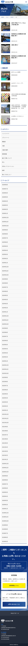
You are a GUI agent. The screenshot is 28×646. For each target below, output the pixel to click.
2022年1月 (5, 410)
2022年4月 (5, 398)
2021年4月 (5, 447)
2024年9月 (5, 279)
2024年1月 (5, 312)
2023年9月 (5, 328)
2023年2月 (5, 357)
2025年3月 (5, 254)
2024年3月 (5, 303)
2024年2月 (5, 307)
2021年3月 (5, 451)
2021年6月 (5, 439)
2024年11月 (5, 271)
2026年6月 (5, 193)
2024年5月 (5, 295)
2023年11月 (5, 320)
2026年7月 (5, 188)
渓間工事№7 (14, 45)
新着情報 (4, 154)
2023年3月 (5, 353)
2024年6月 (5, 291)
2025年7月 (5, 238)
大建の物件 (5, 150)
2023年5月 (5, 344)
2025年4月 (5, 250)
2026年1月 (5, 213)
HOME (2, 17)
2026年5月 (5, 197)
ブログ (7, 17)
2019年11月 (5, 516)
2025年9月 (5, 230)
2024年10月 (5, 275)
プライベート (5, 137)
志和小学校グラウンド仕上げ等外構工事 (18, 23)
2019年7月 (5, 533)
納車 (3, 170)
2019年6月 (5, 537)
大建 (3, 145)
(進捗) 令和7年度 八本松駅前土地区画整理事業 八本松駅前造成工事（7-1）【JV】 (18, 106)
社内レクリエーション (8, 166)
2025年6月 (5, 242)
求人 (3, 162)
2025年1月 (5, 262)
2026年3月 (5, 205)
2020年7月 (5, 484)
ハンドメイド (5, 133)
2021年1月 (5, 459)
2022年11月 (5, 369)
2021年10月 (5, 422)
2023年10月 (5, 324)
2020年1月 (5, 508)
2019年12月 (5, 512)
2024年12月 (5, 266)
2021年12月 (5, 414)
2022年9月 (5, 377)
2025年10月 (5, 225)
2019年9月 (5, 525)
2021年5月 (5, 443)
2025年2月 (5, 258)
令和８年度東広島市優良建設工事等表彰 (18, 95)
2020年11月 (5, 467)
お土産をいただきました (17, 116)
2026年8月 (5, 184)
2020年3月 (5, 500)
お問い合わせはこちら (14, 604)
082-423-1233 (14, 566)
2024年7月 (5, 287)
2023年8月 (5, 332)
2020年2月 (5, 504)
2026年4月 (5, 201)
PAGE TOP (14, 613)
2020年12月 (5, 463)
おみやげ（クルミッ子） (17, 83)
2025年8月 (5, 234)
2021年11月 (5, 418)
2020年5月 (5, 492)
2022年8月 (5, 381)
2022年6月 (5, 389)
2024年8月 (5, 283)
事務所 (4, 141)
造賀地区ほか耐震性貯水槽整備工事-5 (18, 34)
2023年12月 (5, 316)
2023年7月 (5, 336)
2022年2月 (5, 406)
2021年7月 (5, 434)
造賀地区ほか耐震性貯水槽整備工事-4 (18, 56)
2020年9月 (5, 475)
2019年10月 (5, 521)
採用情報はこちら (14, 585)
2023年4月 (5, 348)
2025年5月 (5, 246)
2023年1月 (5, 361)
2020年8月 (5, 480)
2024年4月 (5, 299)
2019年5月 (5, 541)
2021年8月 (5, 430)
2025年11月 (5, 221)
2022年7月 (5, 385)
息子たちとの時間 (15, 72)
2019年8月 (5, 529)
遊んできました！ (7, 174)
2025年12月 (5, 217)
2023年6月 (5, 340)
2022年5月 (5, 394)
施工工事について (7, 158)
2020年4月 (5, 496)
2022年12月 (5, 365)
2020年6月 (5, 488)
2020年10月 (5, 471)
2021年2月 (5, 455)
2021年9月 (5, 426)
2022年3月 (5, 402)
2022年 (12, 17)
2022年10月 (5, 373)
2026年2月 (5, 209)
